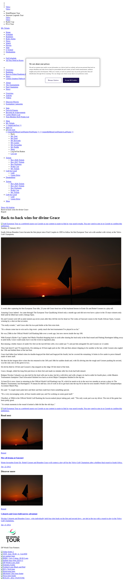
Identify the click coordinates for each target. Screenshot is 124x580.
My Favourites (16, 145)
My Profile (15, 147)
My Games (15, 143)
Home (8, 32)
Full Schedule (11, 58)
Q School (9, 50)
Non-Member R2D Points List (17, 117)
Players (8, 45)
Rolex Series (11, 39)
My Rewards (16, 141)
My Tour (14, 136)
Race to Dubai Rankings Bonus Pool (20, 74)
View (8, 7)
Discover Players (12, 102)
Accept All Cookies (71, 80)
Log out (14, 154)
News (8, 41)
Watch (8, 43)
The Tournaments (12, 85)
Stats (7, 48)
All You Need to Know (15, 60)
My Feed (14, 138)
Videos (8, 98)
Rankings (9, 37)
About (8, 83)
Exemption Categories (14, 104)
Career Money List (13, 115)
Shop (13, 149)
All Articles (10, 207)
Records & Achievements (15, 112)
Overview (9, 70)
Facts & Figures (12, 110)
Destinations (10, 52)
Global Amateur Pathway (15, 79)
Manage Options (53, 80)
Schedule (9, 34)
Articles (9, 95)
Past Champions (12, 87)
